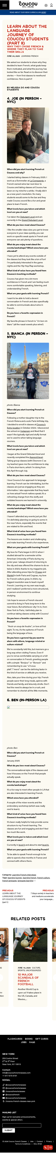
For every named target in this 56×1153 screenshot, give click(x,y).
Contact (40, 1141)
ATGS (39, 1143)
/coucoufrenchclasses (15, 1091)
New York (8, 1054)
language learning (25, 880)
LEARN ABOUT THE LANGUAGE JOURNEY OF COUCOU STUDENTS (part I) (13, 897)
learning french (29, 877)
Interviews (31, 874)
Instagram (25, 431)
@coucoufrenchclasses (15, 1084)
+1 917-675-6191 (9, 1075)
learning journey (15, 877)
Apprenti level (36, 457)
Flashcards (15, 1039)
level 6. (45, 844)
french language (9, 880)
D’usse (38, 572)
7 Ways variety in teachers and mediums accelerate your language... (42, 896)
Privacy (49, 1141)
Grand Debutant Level (32, 220)
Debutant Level (27, 216)
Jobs (24, 1042)
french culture (43, 877)
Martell (10, 575)
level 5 (22, 844)
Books (29, 1039)
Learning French (19, 874)
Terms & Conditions (22, 1143)
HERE (43, 12)
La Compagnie (37, 180)
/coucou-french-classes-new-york (20, 1101)
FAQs (32, 1042)
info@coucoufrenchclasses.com (16, 1072)
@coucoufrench (12, 1094)
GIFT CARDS (41, 1039)
